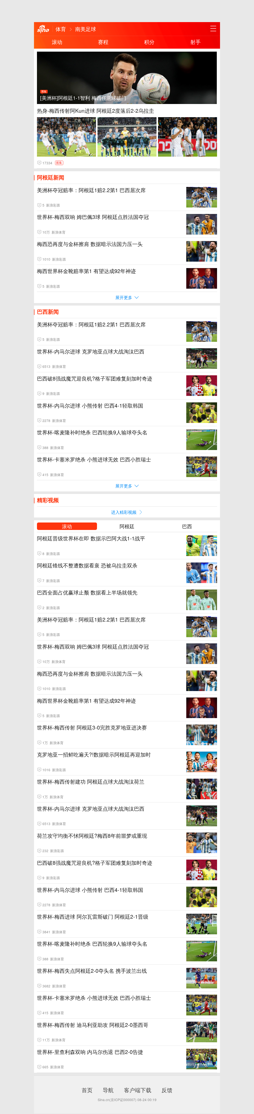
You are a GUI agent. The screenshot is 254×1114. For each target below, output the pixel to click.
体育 (61, 29)
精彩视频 (48, 500)
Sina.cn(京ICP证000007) (117, 1099)
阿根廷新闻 (50, 177)
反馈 (166, 1090)
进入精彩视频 (123, 512)
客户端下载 (137, 1090)
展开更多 (123, 297)
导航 (108, 1090)
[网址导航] (213, 29)
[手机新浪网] (43, 29)
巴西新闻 (48, 311)
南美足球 (85, 29)
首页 (87, 1090)
